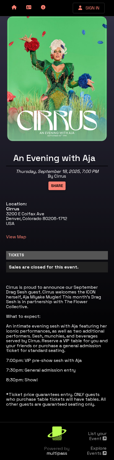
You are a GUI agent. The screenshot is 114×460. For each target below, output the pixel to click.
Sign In (90, 8)
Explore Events (97, 450)
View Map (16, 237)
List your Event (97, 436)
